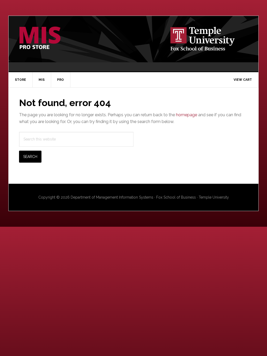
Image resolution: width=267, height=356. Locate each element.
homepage (186, 114)
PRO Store (53, 38)
